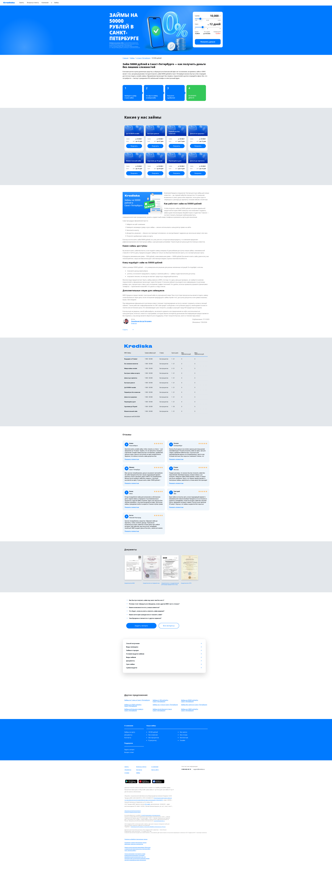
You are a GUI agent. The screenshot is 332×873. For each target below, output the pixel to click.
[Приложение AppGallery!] (145, 781)
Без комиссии (153, 735)
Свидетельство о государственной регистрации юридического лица (170, 584)
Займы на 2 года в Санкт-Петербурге (165, 705)
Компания (45, 3)
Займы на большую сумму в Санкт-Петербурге (133, 709)
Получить (207, 42)
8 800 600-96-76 (186, 769)
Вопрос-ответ (129, 752)
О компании (154, 766)
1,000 (196, 20)
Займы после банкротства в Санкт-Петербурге (162, 709)
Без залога (183, 732)
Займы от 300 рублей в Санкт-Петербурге (160, 700)
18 (207, 28)
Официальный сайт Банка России (132, 810)
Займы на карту (129, 732)
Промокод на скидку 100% (116, 43)
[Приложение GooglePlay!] (131, 781)
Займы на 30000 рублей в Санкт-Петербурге (189, 700)
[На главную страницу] (9, 3)
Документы (128, 735)
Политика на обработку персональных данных (135, 839)
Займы (56, 3)
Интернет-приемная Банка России (132, 812)
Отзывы (126, 773)
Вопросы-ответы (33, 3)
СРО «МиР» (147, 804)
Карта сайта (155, 770)
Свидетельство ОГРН (186, 583)
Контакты (127, 738)
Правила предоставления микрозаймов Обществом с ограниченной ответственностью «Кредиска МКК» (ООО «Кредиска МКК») (137, 849)
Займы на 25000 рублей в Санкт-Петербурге (132, 705)
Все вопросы (169, 625)
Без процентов (153, 738)
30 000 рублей (153, 732)
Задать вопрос (141, 625)
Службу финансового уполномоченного (150, 815)
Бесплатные (184, 738)
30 (220, 28)
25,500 (207, 20)
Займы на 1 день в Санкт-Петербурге (137, 700)
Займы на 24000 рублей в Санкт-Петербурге (189, 709)
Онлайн (182, 740)
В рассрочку (152, 740)
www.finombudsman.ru (159, 820)
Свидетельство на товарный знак (151, 583)
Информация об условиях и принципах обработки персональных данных (148, 826)
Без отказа (183, 735)
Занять (21, 3)
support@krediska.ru (199, 769)
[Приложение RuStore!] (158, 781)
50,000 (219, 20)
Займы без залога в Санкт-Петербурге (194, 705)
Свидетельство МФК (129, 583)
